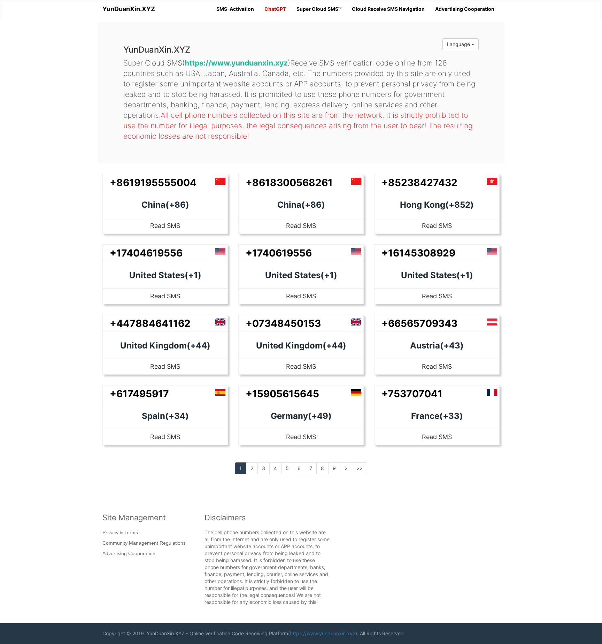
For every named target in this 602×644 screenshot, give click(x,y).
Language (459, 44)
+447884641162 (150, 323)
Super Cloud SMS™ (318, 9)
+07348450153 (283, 323)
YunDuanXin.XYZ (128, 9)
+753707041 (411, 394)
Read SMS (165, 225)
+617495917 (139, 394)
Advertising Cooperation (464, 9)
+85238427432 (419, 183)
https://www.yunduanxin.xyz (322, 633)
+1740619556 (279, 253)
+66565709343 (419, 323)
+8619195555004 (153, 183)
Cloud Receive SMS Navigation (388, 9)
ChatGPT (275, 9)
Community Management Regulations (144, 543)
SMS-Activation (235, 9)
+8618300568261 (289, 183)
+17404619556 (146, 253)
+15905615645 (282, 394)
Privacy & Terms (120, 532)
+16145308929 (418, 253)
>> (359, 468)
